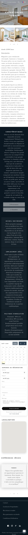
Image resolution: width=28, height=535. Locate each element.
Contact (5, 503)
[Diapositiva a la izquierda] (10, 44)
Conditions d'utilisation (10, 518)
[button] (2, 2)
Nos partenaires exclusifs (11, 514)
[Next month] (25, 343)
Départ (4, 375)
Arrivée (4, 370)
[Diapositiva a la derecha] (17, 44)
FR (25, 2)
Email (3, 387)
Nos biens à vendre (9, 510)
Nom (3, 381)
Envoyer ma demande (14, 408)
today (15, 343)
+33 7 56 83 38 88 (14, 414)
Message (4, 398)
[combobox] (24, 2)
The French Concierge (12, 532)
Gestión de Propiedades (10, 507)
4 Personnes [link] (14, 204)
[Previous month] (21, 343)
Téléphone (5, 392)
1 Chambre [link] (14, 209)
